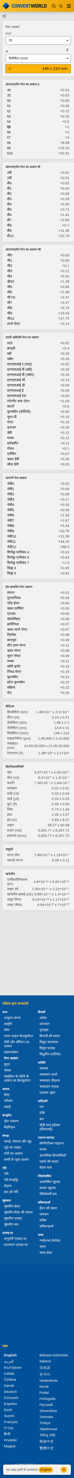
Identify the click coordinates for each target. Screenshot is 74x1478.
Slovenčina (48, 1411)
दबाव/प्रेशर (11, 1052)
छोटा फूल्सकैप (16, 682)
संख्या (7, 1070)
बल (41, 1119)
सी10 (10, 318)
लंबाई (7, 1107)
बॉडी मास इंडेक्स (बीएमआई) (49, 1127)
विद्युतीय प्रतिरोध (50, 1054)
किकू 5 (11, 573)
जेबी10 (11, 536)
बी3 (9, 199)
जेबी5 (10, 510)
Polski (44, 1393)
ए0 (9, 101)
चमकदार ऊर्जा (48, 1074)
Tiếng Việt (47, 1435)
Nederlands (48, 1381)
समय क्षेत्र (45, 1253)
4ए (9, 90)
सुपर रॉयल (14, 656)
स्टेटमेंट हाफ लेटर (18, 401)
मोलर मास (45, 1168)
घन (41, 1107)
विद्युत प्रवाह (47, 1048)
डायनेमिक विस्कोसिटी (52, 1155)
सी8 (9, 308)
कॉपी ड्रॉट (14, 666)
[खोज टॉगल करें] (53, 5)
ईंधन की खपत (48, 1208)
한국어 (44, 1374)
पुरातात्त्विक (14, 598)
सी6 (9, 292)
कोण (6, 1030)
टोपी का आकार (13, 1153)
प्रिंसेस (11, 635)
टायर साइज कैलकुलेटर (18, 1036)
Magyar (10, 1446)
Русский (46, 1405)
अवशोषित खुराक (49, 1182)
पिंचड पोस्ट (14, 672)
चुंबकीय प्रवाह (13, 1218)
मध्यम (10, 438)
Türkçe (44, 1423)
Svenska (46, 1417)
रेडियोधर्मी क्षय (48, 1194)
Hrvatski (10, 1440)
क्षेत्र (7, 1095)
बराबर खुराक (47, 1188)
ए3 (9, 116)
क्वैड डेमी (13, 464)
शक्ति (42, 1220)
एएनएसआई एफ (16, 396)
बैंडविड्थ (9, 1127)
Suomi (9, 1416)
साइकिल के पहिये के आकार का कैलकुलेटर (17, 1078)
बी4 (9, 204)
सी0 (9, 255)
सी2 (9, 266)
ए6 (9, 132)
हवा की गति (11, 1192)
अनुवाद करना (12, 1018)
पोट (9, 693)
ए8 (9, 143)
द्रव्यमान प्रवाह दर (16, 1245)
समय (42, 1247)
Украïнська (48, 1429)
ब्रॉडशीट (13, 443)
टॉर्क (42, 1113)
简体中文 (46, 1441)
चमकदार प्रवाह (49, 1086)
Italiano (45, 1361)
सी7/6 (11, 297)
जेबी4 (10, 505)
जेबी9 (10, 531)
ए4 (9, 122)
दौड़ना (7, 1186)
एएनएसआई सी (16, 380)
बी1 (9, 188)
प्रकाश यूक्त (47, 1093)
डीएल (10, 281)
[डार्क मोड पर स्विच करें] (61, 5)
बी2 (9, 194)
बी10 (10, 236)
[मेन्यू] (68, 5)
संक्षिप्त (11, 687)
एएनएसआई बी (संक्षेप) (20, 375)
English (45, 1469)
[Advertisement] (37, 953)
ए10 (10, 153)
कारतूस (11, 640)
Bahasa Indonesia (53, 1355)
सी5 (9, 287)
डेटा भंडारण (11, 1121)
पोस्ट (10, 422)
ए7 (9, 137)
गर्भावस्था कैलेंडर (49, 1241)
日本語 (44, 1368)
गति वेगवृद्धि (11, 1180)
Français (11, 1422)
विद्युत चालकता (48, 1042)
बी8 (9, 225)
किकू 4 (11, 568)
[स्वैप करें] (67, 49)
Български (12, 1367)
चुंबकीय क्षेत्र (12, 1206)
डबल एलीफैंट (15, 608)
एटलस (11, 614)
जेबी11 (11, 542)
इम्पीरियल (13, 624)
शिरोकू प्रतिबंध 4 (18, 552)
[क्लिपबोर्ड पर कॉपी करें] (10, 68)
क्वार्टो (10, 406)
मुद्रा (7, 1064)
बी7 (9, 220)
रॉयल (10, 448)
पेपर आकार (11, 1058)
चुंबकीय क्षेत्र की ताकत (18, 1212)
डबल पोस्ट (14, 651)
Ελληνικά (11, 1398)
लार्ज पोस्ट (13, 324)
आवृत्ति (8, 1024)
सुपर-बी (12, 417)
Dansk (9, 1386)
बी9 (9, 231)
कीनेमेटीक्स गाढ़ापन (51, 1143)
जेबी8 (10, 526)
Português (47, 1399)
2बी (9, 178)
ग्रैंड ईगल (13, 603)
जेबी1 (10, 489)
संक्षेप (10, 359)
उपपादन (44, 1024)
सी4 (9, 276)
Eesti (8, 1410)
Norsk (44, 1387)
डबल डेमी (13, 459)
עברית (8, 1428)
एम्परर (11, 593)
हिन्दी (7, 1434)
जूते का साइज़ (12, 1147)
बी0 (9, 183)
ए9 (9, 148)
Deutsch (10, 1392)
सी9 (9, 313)
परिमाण (8, 1101)
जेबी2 (10, 494)
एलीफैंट (11, 454)
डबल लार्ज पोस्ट (17, 629)
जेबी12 (11, 547)
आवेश (43, 1018)
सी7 (9, 303)
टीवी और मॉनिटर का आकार (16, 1044)
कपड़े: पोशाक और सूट (18, 1141)
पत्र (9, 343)
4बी (9, 173)
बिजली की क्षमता (49, 1036)
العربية (9, 1361)
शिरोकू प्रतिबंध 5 (18, 557)
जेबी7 (10, 520)
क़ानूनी (11, 348)
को (7, 51)
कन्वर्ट (8, 33)
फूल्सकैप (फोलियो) (19, 412)
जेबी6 (10, 515)
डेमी (9, 433)
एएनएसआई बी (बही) (19, 369)
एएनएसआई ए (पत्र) (19, 364)
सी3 (9, 271)
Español (10, 1404)
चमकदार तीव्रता (49, 1080)
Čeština (10, 1380)
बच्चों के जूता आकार (16, 1160)
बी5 (9, 209)
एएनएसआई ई (15, 390)
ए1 (9, 106)
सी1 (9, 260)
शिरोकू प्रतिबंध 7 (18, 563)
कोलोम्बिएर (13, 619)
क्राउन (11, 427)
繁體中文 (46, 1448)
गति (6, 1174)
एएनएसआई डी (16, 385)
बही (9, 354)
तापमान (44, 1214)
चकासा (43, 1068)
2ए (9, 95)
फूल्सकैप (12, 677)
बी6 (9, 215)
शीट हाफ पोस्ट (16, 645)
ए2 (9, 111)
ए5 (9, 127)
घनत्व (43, 1149)
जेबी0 (10, 484)
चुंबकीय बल (11, 1224)
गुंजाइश (44, 1030)
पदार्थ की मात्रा (48, 1161)
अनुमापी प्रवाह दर (15, 1239)
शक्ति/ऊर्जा (46, 1226)
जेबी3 (10, 499)
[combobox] (35, 40)
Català (9, 1373)
